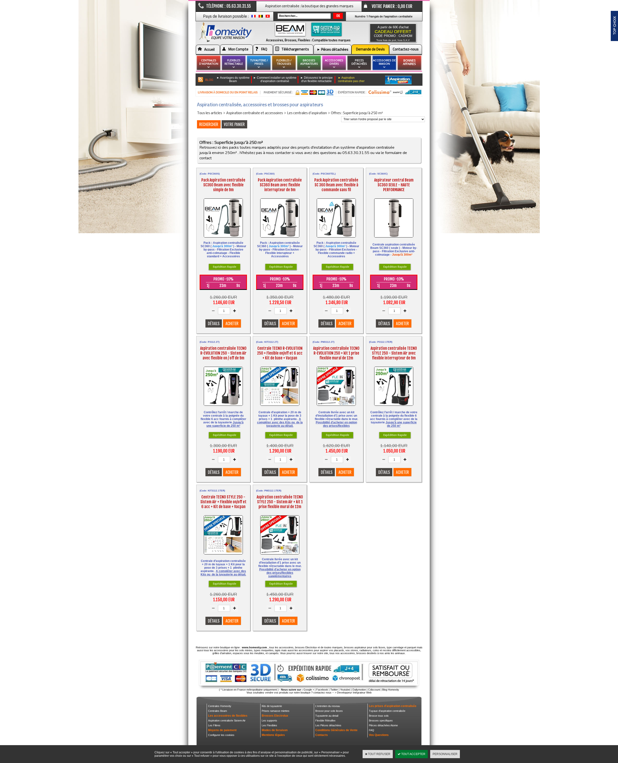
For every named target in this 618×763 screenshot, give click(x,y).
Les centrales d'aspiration (307, 113)
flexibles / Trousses (283, 61)
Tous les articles (209, 113)
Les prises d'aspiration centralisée (392, 706)
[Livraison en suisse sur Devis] (268, 17)
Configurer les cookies (221, 735)
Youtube (345, 689)
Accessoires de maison (384, 61)
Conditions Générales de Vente (336, 730)
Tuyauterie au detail (326, 715)
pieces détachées (359, 61)
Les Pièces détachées (328, 725)
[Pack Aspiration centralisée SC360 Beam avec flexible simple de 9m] (223, 239)
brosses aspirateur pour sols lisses (364, 647)
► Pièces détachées (332, 49)
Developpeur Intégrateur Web (354, 692)
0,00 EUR (405, 6)
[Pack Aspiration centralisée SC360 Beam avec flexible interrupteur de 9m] (280, 239)
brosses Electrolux (306, 647)
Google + (308, 689)
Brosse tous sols (379, 715)
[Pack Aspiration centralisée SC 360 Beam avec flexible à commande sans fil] (336, 239)
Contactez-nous (406, 49)
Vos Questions (379, 735)
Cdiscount (374, 689)
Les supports (269, 720)
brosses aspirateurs (309, 61)
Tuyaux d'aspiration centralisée (387, 710)
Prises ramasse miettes (275, 710)
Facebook (322, 689)
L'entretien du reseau (327, 706)
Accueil (209, 49)
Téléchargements (295, 49)
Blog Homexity (390, 689)
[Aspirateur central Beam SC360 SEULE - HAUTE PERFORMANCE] (394, 239)
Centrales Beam (217, 710)
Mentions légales (273, 735)
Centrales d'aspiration (208, 61)
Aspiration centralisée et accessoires (254, 113)
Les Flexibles (269, 725)
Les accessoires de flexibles (227, 715)
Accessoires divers (334, 61)
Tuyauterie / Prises (259, 61)
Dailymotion (359, 689)
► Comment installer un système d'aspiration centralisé (274, 79)
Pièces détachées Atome (383, 725)
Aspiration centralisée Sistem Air (227, 720)
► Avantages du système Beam (233, 79)
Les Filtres (214, 725)
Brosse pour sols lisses (329, 710)
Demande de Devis (370, 49)
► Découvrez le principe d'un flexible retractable (316, 79)
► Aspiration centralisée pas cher (351, 79)
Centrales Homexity (219, 706)
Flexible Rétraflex (325, 720)
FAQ (264, 49)
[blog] (201, 80)
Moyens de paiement (222, 730)
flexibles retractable (234, 61)
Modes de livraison (275, 730)
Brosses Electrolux (275, 715)
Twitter (334, 689)
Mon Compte (238, 49)
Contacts (321, 735)
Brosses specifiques (381, 720)
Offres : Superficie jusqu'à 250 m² (357, 113)
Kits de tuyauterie (272, 706)
